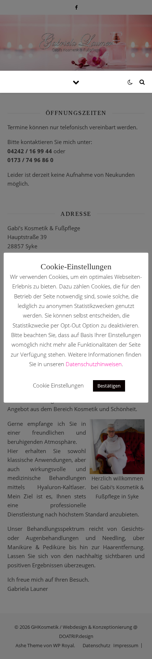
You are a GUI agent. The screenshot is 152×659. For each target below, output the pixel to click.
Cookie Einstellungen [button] (58, 385)
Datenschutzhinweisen (94, 364)
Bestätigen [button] (109, 385)
